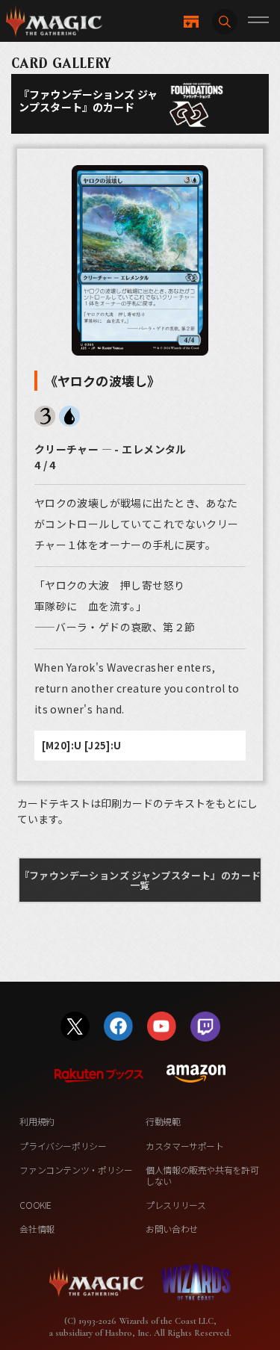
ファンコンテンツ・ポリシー (75, 1169)
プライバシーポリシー (62, 1145)
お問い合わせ (172, 1228)
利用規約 (37, 1121)
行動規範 (163, 1121)
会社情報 (37, 1228)
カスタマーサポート (185, 1145)
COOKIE (35, 1204)
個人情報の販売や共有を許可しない (202, 1174)
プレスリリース (175, 1204)
